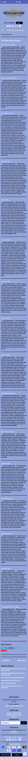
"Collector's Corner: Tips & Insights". (15, 30)
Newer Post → (22, 660)
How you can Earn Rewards (14, 713)
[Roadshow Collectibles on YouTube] (20, 26)
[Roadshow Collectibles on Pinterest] (12, 26)
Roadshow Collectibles (14, 744)
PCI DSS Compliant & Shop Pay (14, 715)
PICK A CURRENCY (9, 23)
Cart (19, 2)
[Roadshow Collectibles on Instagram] (15, 26)
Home (2, 30)
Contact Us (14, 716)
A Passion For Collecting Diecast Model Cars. (12, 677)
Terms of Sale (8, 737)
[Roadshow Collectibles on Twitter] (7, 26)
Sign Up (24, 722)
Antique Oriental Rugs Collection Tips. (11, 680)
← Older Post (5, 660)
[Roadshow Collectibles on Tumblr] (17, 26)
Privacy (14, 737)
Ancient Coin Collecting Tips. (8, 683)
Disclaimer (19, 737)
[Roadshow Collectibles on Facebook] (10, 26)
